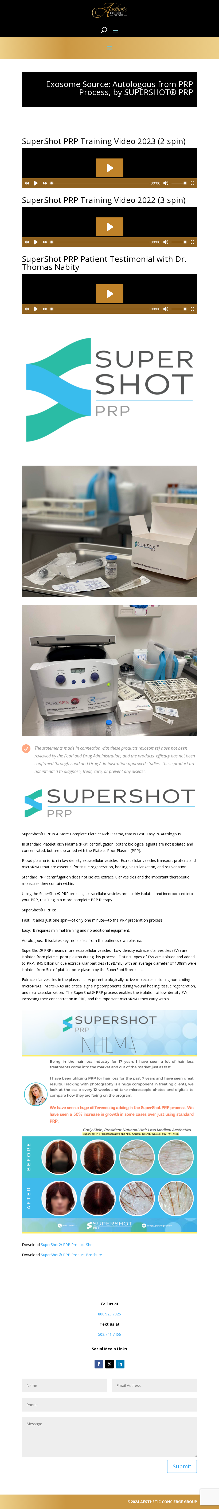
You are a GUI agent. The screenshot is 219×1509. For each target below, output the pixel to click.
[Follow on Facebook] (99, 1364)
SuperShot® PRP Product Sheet (68, 1244)
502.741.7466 (109, 1334)
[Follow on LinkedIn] (120, 1364)
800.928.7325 (109, 1313)
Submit (182, 1466)
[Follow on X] (109, 1364)
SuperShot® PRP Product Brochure (71, 1254)
